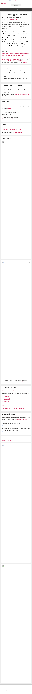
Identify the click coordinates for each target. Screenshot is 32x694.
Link (9, 96)
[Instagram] (18, 687)
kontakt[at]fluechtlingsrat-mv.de (22, 94)
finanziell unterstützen (22, 419)
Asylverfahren (15, 60)
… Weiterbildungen (6, 399)
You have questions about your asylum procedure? (13, 390)
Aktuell (3, 59)
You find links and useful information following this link (14, 408)
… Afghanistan (5, 401)
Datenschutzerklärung (7, 440)
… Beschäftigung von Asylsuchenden (10, 398)
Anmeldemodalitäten (17, 132)
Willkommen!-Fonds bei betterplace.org (10, 118)
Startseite (17, 59)
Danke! (10, 108)
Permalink (25, 62)
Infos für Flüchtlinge (10, 59)
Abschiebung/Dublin (24, 58)
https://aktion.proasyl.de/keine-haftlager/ (16, 381)
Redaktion (18, 19)
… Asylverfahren (5, 396)
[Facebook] (14, 687)
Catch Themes (20, 691)
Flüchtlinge (20, 60)
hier (3, 405)
